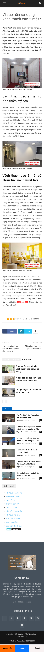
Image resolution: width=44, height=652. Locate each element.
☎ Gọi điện (7, 648)
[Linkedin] (18, 618)
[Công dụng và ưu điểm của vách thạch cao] (8, 392)
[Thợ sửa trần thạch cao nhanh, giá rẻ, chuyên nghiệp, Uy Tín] (8, 429)
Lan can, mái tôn (13, 518)
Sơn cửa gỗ (10, 500)
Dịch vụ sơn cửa (12, 504)
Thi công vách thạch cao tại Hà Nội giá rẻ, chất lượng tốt (10, 348)
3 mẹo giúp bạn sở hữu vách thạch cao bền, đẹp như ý (27, 369)
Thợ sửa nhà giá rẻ (14, 493)
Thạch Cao (19, 420)
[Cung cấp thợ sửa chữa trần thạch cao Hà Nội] (8, 476)
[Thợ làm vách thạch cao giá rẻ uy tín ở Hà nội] (8, 453)
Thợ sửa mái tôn (13, 515)
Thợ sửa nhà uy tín (14, 511)
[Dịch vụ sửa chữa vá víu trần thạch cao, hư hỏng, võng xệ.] (8, 441)
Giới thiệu (9, 634)
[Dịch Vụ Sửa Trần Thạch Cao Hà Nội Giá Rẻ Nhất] (8, 418)
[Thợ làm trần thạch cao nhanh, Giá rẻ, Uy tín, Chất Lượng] (8, 464)
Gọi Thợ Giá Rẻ (12, 522)
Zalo (22, 648)
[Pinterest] (24, 618)
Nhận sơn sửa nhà (14, 496)
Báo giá (37, 648)
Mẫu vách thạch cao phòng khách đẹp (33, 347)
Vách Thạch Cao (22, 637)
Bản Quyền (19, 634)
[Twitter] (31, 618)
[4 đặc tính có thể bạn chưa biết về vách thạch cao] (8, 380)
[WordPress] (37, 618)
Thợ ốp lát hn (11, 507)
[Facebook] (4, 618)
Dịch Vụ (5, 372)
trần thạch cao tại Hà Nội (27, 584)
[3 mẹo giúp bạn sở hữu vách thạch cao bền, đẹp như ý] (8, 369)
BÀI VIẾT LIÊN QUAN (11, 360)
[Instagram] (11, 618)
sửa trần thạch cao (14, 526)
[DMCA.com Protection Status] (13, 530)
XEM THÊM (26, 360)
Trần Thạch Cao (30, 634)
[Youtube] (22, 625)
